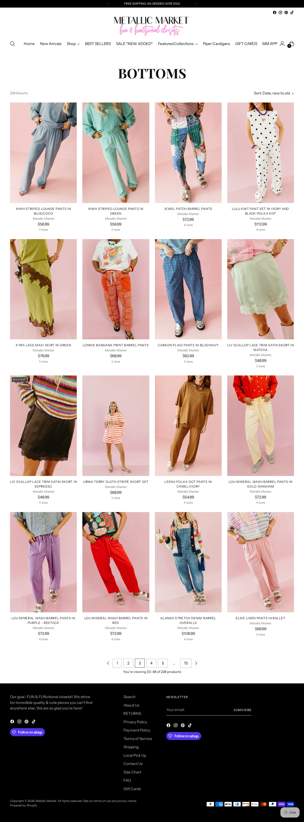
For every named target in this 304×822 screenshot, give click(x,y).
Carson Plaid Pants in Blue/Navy (188, 345)
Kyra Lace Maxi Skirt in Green (43, 345)
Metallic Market (46, 801)
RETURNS (132, 713)
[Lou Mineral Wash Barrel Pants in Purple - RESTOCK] (43, 562)
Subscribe (242, 710)
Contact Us (133, 763)
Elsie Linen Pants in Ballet (260, 618)
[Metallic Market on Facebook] (275, 12)
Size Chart (132, 772)
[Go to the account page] (282, 43)
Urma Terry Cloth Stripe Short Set (115, 482)
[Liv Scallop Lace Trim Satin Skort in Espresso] (43, 425)
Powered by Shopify (23, 805)
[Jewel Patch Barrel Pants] (188, 152)
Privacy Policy (135, 722)
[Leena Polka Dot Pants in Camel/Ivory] (188, 425)
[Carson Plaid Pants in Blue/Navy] (188, 289)
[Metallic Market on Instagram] (280, 12)
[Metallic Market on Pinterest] (286, 12)
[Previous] (108, 4)
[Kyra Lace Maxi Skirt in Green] (43, 289)
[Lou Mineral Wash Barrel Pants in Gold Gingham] (260, 425)
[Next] (196, 4)
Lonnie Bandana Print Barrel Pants (116, 345)
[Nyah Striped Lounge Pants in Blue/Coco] (43, 152)
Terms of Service (138, 738)
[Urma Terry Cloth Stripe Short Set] (115, 425)
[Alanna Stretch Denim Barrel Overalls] (188, 562)
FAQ (127, 780)
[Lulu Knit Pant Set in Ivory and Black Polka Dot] (260, 152)
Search (130, 697)
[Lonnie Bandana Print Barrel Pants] (115, 289)
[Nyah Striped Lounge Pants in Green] (115, 152)
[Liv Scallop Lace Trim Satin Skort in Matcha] (260, 289)
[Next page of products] (196, 663)
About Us (131, 705)
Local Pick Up (135, 755)
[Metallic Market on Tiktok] (292, 12)
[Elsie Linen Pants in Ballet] (260, 562)
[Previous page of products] (108, 663)
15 (186, 663)
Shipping (131, 747)
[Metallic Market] (152, 26)
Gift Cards (132, 789)
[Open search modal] (12, 43)
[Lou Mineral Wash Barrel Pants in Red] (115, 562)
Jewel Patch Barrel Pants (188, 209)
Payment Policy (137, 730)
